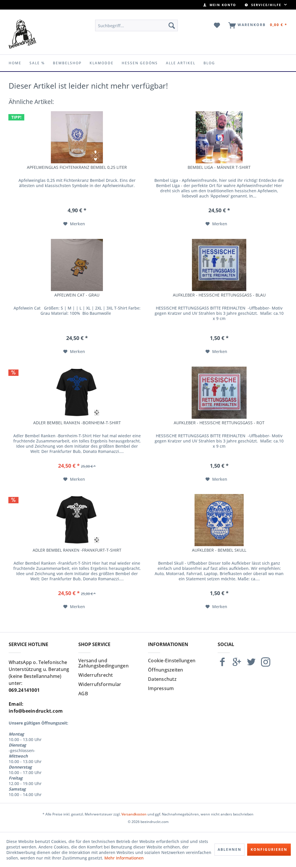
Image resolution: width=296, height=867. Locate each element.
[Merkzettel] (217, 25)
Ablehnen (229, 849)
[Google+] (236, 664)
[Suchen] (172, 25)
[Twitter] (251, 664)
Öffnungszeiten (165, 670)
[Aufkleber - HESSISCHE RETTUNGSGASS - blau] (219, 265)
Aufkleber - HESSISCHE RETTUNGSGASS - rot (219, 422)
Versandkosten (134, 814)
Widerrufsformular (99, 684)
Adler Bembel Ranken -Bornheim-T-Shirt (77, 422)
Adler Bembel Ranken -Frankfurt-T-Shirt (77, 550)
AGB (83, 693)
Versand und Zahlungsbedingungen (103, 663)
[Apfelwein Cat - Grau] (77, 265)
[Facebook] (222, 664)
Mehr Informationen (124, 858)
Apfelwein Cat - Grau (76, 295)
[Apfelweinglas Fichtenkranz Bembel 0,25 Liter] (77, 137)
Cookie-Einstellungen (171, 660)
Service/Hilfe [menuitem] (266, 5)
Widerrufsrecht (95, 675)
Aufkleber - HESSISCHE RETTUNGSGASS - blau (219, 295)
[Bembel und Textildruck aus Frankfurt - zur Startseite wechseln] (22, 34)
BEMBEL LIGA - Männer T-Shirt (219, 167)
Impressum (161, 688)
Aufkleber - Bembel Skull (219, 550)
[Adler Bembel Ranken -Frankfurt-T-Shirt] (77, 520)
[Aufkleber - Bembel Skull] (219, 520)
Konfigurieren (269, 849)
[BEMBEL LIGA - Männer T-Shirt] (219, 137)
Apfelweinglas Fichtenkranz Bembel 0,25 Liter (77, 167)
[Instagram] (265, 664)
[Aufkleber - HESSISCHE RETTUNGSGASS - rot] (219, 393)
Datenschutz (162, 679)
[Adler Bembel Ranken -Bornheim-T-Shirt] (77, 393)
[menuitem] (219, 4)
